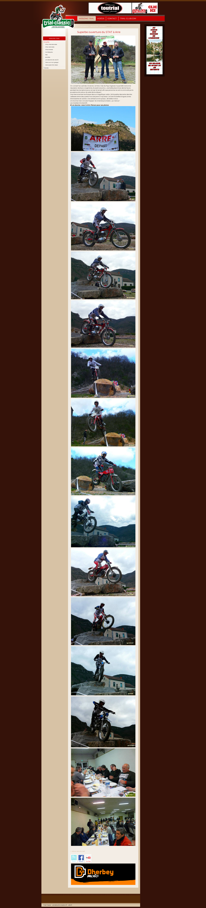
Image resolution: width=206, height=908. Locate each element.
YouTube (88, 858)
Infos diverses (49, 49)
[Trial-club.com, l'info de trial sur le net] (57, 18)
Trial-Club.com (128, 18)
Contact (112, 18)
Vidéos (100, 18)
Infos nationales (49, 47)
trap (46, 54)
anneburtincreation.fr (59, 905)
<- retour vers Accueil (77, 851)
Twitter (74, 858)
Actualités (46, 42)
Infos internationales (51, 44)
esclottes (47, 57)
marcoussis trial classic (51, 65)
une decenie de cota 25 (51, 60)
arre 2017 (109, 26)
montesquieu (49, 52)
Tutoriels (46, 68)
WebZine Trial (86, 18)
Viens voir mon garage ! (52, 62)
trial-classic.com (84, 26)
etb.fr (70, 905)
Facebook (81, 858)
